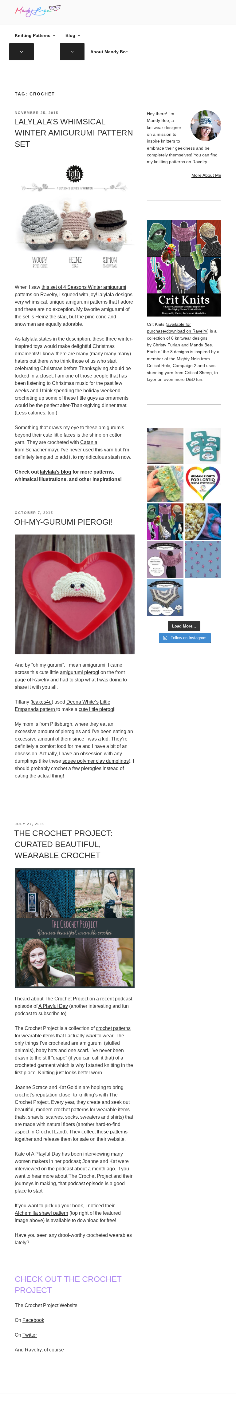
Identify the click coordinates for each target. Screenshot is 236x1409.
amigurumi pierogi (79, 672)
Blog (70, 35)
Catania (88, 442)
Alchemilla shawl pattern (41, 1213)
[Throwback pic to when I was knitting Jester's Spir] (203, 521)
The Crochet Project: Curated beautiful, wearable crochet (63, 844)
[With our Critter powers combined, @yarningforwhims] (203, 484)
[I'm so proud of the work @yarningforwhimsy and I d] (165, 521)
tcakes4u (42, 701)
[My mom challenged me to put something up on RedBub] (203, 446)
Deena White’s (82, 701)
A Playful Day (53, 1006)
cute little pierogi (96, 709)
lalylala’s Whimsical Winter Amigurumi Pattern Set (73, 133)
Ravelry (33, 1349)
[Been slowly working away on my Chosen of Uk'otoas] (165, 484)
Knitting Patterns (32, 35)
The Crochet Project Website (46, 1305)
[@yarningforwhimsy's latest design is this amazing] (165, 597)
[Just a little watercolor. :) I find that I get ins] (165, 446)
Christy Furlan (166, 344)
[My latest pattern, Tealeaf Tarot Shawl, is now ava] (165, 559)
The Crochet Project (66, 998)
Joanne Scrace (31, 1087)
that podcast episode (81, 1183)
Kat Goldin (69, 1087)
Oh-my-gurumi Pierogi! (63, 522)
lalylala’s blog (55, 471)
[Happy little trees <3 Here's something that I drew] (203, 559)
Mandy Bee (201, 344)
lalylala (106, 294)
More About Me (206, 175)
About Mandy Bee (109, 51)
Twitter (29, 1335)
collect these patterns (104, 1131)
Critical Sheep (198, 372)
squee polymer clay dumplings (95, 761)
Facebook (33, 1320)
